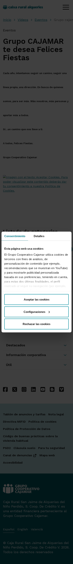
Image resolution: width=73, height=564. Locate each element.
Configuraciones (34, 311)
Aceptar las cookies (36, 299)
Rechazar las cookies (36, 324)
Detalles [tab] (39, 236)
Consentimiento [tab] (14, 236)
